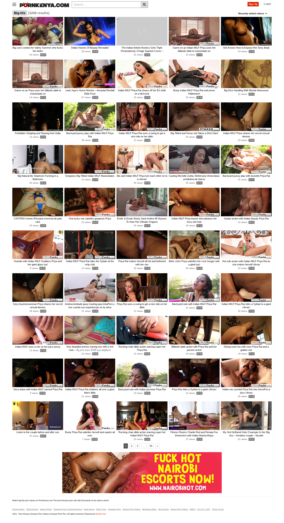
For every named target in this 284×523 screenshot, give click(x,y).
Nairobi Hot (100, 514)
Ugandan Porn (114, 509)
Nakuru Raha (46, 509)
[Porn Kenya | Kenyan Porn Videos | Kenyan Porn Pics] (44, 4)
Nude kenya (89, 509)
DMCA (193, 509)
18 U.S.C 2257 (203, 509)
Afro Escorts (163, 509)
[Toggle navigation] (15, 4)
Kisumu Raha (18, 509)
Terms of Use (218, 509)
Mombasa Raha (149, 509)
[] (144, 4)
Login (267, 3)
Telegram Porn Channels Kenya (67, 509)
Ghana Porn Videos (179, 509)
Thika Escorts (32, 509)
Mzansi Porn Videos (132, 509)
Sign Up (253, 4)
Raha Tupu (101, 509)
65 (151, 446)
